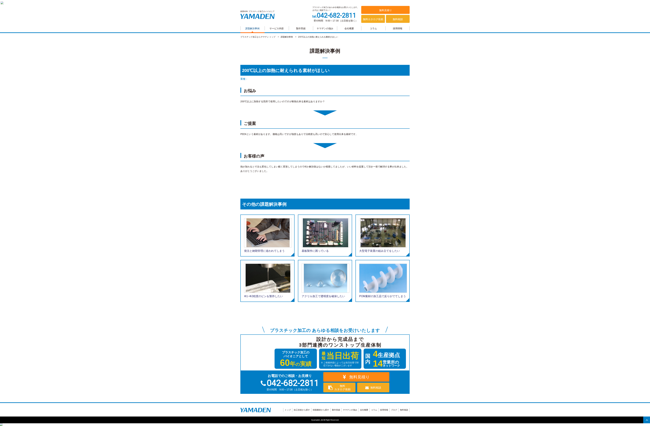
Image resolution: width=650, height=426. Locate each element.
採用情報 (397, 28)
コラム (373, 28)
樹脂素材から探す (321, 410)
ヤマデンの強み (325, 28)
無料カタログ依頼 (373, 19)
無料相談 (398, 19)
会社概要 (349, 28)
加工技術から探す (302, 410)
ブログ (394, 410)
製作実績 (301, 28)
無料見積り (385, 10)
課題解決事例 (252, 28)
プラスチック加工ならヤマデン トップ (257, 37)
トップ (288, 410)
